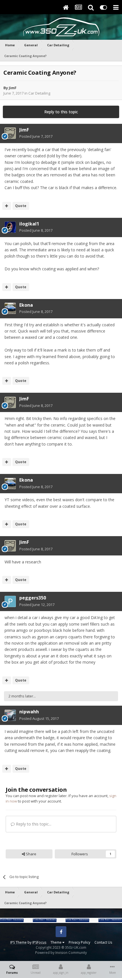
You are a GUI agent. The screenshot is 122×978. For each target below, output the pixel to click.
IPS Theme (18, 942)
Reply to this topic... (33, 824)
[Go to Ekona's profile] (10, 308)
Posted (35, 136)
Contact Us (103, 942)
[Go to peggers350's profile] (10, 601)
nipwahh (29, 712)
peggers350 (32, 598)
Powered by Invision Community (61, 952)
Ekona (26, 305)
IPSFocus (39, 942)
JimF (12, 87)
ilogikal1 (29, 224)
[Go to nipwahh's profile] (10, 715)
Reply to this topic (61, 111)
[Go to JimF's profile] (10, 133)
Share (30, 853)
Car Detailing (39, 93)
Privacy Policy (79, 942)
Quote (20, 205)
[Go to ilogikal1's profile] (10, 227)
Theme (56, 942)
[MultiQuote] (6, 206)
